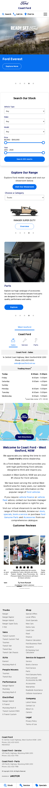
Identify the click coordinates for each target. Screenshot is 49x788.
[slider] (5, 142)
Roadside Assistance (34, 690)
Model (6, 127)
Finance (29, 637)
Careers (29, 712)
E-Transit (6, 704)
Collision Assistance (34, 693)
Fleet (28, 633)
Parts (28, 671)
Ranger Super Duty (10, 624)
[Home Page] (24, 3)
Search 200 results (24, 159)
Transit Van (7, 646)
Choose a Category (14, 193)
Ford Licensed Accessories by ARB (34, 679)
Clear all (24, 103)
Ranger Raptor (8, 617)
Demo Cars (30, 627)
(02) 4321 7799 (13, 756)
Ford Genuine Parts (33, 674)
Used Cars (30, 630)
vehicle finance (26, 497)
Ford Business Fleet (34, 643)
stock (42, 511)
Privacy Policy (31, 721)
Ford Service (31, 668)
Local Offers (31, 617)
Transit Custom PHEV (11, 711)
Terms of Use (31, 724)
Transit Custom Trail (11, 639)
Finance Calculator (33, 640)
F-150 (5, 627)
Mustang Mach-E (9, 664)
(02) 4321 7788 (13, 767)
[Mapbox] (6, 438)
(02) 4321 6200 (27, 360)
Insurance (30, 647)
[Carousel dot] (15, 83)
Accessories (29, 517)
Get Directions (24, 437)
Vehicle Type (9, 107)
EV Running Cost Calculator (32, 651)
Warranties (30, 687)
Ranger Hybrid (8, 620)
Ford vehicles (33, 492)
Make (6, 117)
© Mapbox (43, 439)
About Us (29, 709)
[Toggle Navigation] (45, 14)
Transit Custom (9, 636)
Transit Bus (7, 649)
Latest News (31, 702)
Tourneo (6, 642)
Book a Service (32, 664)
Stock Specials (32, 620)
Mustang (6, 689)
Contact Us (30, 706)
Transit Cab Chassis (10, 652)
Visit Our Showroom (24, 187)
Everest (6, 661)
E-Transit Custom (9, 714)
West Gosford (24, 327)
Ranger (5, 614)
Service (29, 661)
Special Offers (31, 614)
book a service (20, 514)
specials (8, 514)
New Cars (30, 624)
